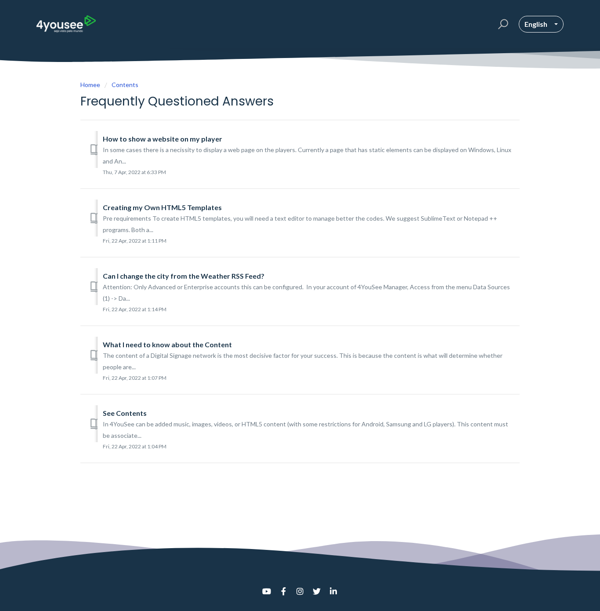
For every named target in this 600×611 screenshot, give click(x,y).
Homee (90, 84)
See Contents (125, 413)
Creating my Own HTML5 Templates (162, 207)
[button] (501, 24)
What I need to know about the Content (167, 344)
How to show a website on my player (162, 139)
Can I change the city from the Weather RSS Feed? (183, 276)
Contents (125, 84)
